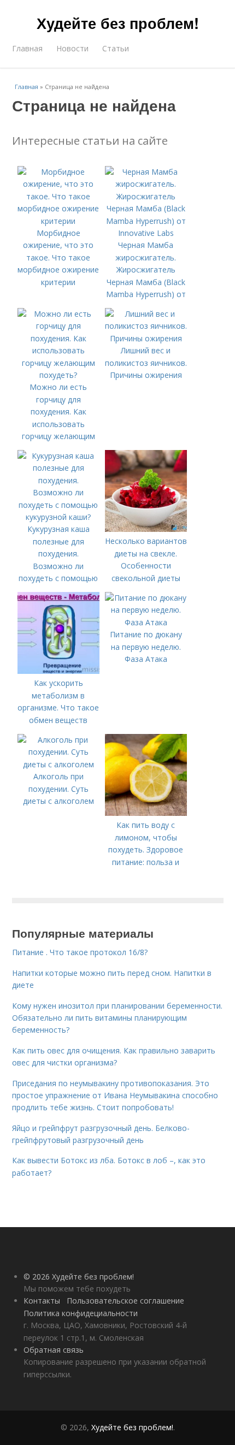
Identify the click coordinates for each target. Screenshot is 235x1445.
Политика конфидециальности (81, 1313)
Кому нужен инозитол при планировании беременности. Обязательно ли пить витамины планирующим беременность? (117, 1017)
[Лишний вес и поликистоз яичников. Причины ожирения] (146, 338)
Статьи (115, 48)
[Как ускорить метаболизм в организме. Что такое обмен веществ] (58, 671)
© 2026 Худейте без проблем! (79, 1276)
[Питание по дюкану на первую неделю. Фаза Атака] (146, 622)
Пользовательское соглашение (125, 1300)
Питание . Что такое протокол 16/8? (80, 952)
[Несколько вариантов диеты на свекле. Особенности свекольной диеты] (146, 529)
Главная (27, 48)
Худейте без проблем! (118, 23)
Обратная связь (54, 1350)
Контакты (42, 1300)
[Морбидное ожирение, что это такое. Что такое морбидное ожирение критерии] (58, 221)
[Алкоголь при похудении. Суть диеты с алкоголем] (58, 764)
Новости (72, 48)
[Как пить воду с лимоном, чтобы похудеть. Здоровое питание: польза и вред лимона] (146, 813)
